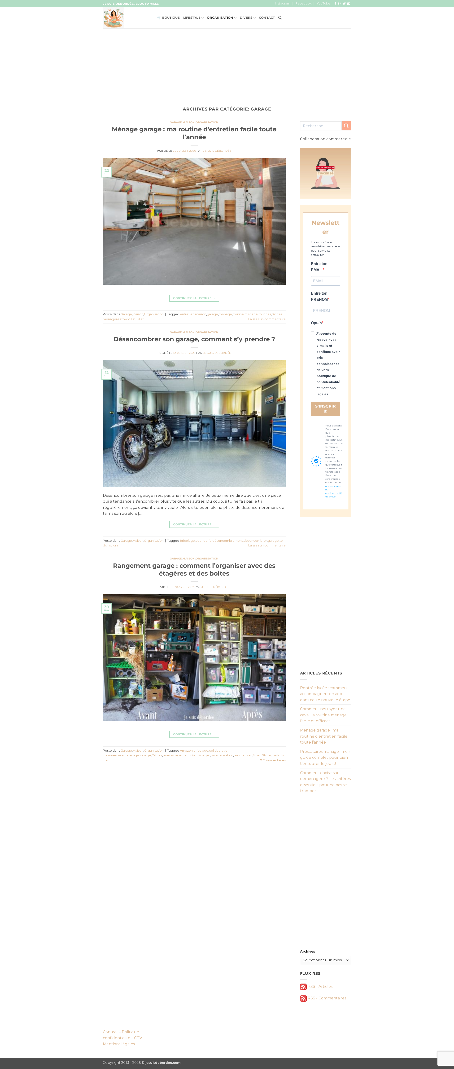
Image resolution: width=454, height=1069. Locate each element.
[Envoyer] (346, 125)
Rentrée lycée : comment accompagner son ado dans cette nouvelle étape (325, 694)
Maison (189, 122)
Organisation (220, 17)
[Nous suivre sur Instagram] (339, 3)
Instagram (282, 3)
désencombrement (227, 540)
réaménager (200, 755)
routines (264, 314)
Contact (267, 17)
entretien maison (193, 314)
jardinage (143, 755)
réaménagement (176, 755)
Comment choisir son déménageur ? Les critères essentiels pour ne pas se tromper (325, 782)
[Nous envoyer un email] (348, 3)
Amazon (186, 750)
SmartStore (262, 755)
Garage (176, 122)
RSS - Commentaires (326, 998)
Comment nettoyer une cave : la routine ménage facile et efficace (323, 715)
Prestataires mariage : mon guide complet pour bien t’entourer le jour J (325, 757)
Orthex (157, 755)
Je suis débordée (217, 150)
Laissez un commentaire (267, 319)
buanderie (204, 540)
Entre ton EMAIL (319, 267)
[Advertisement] (227, 64)
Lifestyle (192, 17)
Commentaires (273, 760)
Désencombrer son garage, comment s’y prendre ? (194, 339)
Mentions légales (119, 1044)
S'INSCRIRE (325, 409)
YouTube (323, 3)
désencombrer (255, 540)
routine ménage (245, 314)
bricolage (187, 540)
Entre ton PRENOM (319, 296)
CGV (138, 1038)
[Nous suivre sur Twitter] (344, 3)
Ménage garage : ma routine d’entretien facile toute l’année (323, 736)
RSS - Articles (319, 986)
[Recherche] (280, 17)
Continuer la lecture (194, 298)
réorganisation (222, 755)
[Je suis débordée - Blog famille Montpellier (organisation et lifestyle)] (126, 17)
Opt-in (316, 323)
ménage (225, 314)
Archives (307, 951)
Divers (246, 17)
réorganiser (243, 755)
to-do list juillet (133, 319)
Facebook (303, 3)
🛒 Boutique (168, 17)
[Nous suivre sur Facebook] (335, 3)
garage (212, 314)
